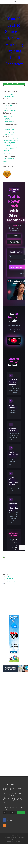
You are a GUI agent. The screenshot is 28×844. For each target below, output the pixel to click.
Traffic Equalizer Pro (9, 145)
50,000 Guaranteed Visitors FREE (12, 115)
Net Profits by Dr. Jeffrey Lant (11, 140)
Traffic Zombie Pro (8, 578)
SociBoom (6, 576)
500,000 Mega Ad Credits (10, 93)
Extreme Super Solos (9, 127)
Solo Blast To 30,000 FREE (10, 148)
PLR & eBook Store (8, 108)
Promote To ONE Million (10, 94)
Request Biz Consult (9, 152)
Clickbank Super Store (9, 581)
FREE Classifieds (8, 153)
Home (14, 1)
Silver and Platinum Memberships (12, 132)
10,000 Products (8, 119)
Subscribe (21, 813)
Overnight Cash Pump (9, 107)
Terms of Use (10, 841)
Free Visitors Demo (8, 116)
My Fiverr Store (7, 579)
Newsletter (6, 150)
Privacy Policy (18, 841)
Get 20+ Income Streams (10, 110)
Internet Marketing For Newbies (12, 138)
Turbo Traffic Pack (8, 143)
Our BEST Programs (9, 121)
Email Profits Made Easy (9, 142)
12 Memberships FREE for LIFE (11, 131)
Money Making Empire (9, 96)
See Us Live (6, 118)
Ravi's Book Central (8, 100)
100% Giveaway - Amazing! (10, 147)
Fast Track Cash (8, 105)
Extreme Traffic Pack (9, 129)
